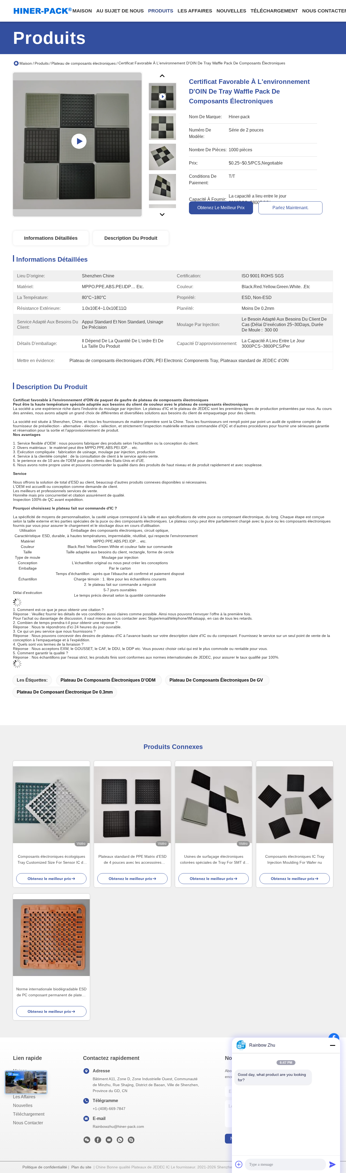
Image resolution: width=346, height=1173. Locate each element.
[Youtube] (109, 1141)
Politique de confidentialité (44, 1167)
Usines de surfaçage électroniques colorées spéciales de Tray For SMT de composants (213, 859)
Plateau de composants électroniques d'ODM (108, 680)
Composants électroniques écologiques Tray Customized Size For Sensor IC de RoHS (51, 859)
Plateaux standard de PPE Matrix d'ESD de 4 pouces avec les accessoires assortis (132, 859)
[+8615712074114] (131, 1141)
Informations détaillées (51, 238)
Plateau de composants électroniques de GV (216, 680)
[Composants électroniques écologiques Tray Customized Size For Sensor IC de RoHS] (51, 804)
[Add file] (239, 1164)
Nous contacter (28, 1123)
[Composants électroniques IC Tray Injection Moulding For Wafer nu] (294, 804)
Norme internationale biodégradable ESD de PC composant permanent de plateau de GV (51, 992)
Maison (82, 11)
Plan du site (81, 1167)
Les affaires (24, 1097)
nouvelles (231, 11)
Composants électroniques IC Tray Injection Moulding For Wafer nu (294, 859)
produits (160, 11)
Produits (42, 63)
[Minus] (332, 1045)
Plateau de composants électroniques (83, 63)
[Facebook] (98, 1141)
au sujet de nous (120, 11)
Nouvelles (22, 1105)
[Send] (332, 1164)
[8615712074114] (120, 1141)
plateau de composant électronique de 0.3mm (65, 692)
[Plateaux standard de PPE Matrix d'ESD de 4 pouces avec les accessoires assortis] (132, 804)
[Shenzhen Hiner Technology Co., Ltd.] (42, 11)
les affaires (195, 11)
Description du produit (130, 238)
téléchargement (274, 11)
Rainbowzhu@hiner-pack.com (118, 1126)
